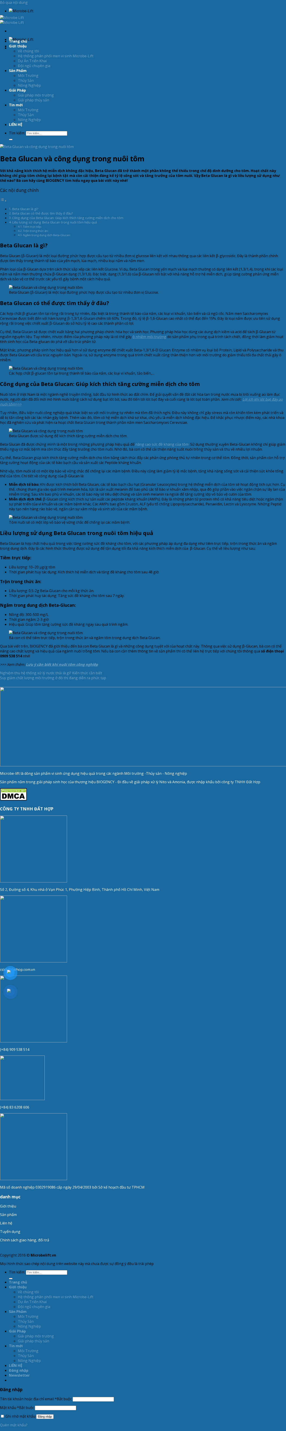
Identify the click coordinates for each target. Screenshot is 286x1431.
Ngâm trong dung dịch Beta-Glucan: (47, 235)
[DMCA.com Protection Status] (13, 799)
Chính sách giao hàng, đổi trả (24, 1240)
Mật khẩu (17, 1407)
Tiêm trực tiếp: (32, 227)
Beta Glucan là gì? (25, 209)
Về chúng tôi (28, 51)
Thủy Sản (26, 80)
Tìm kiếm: (17, 133)
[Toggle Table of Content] (3, 200)
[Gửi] (11, 139)
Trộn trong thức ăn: (35, 231)
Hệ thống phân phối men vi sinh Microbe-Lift (55, 55)
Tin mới (16, 105)
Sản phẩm (8, 1214)
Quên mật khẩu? (13, 1425)
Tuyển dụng (10, 1231)
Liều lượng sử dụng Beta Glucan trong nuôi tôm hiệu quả (54, 222)
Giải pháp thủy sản (33, 100)
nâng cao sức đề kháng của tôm (162, 444)
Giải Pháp (17, 90)
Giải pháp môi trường (36, 95)
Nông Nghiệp (29, 85)
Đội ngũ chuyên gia (34, 65)
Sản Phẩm (18, 70)
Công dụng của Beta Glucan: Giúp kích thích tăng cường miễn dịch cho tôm (67, 218)
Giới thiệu (8, 1206)
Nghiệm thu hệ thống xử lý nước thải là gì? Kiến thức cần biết (51, 672)
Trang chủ (18, 41)
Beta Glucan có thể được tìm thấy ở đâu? (42, 213)
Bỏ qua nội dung (14, 2)
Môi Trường (28, 75)
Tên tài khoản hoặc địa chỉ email (36, 1398)
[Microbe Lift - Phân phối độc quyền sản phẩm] (12, 20)
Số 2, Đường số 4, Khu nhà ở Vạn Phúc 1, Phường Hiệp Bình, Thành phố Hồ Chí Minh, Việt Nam (80, 889)
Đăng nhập (45, 1416)
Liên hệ (6, 1223)
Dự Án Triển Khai (32, 60)
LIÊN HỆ (15, 124)
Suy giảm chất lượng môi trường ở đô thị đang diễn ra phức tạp (53, 677)
